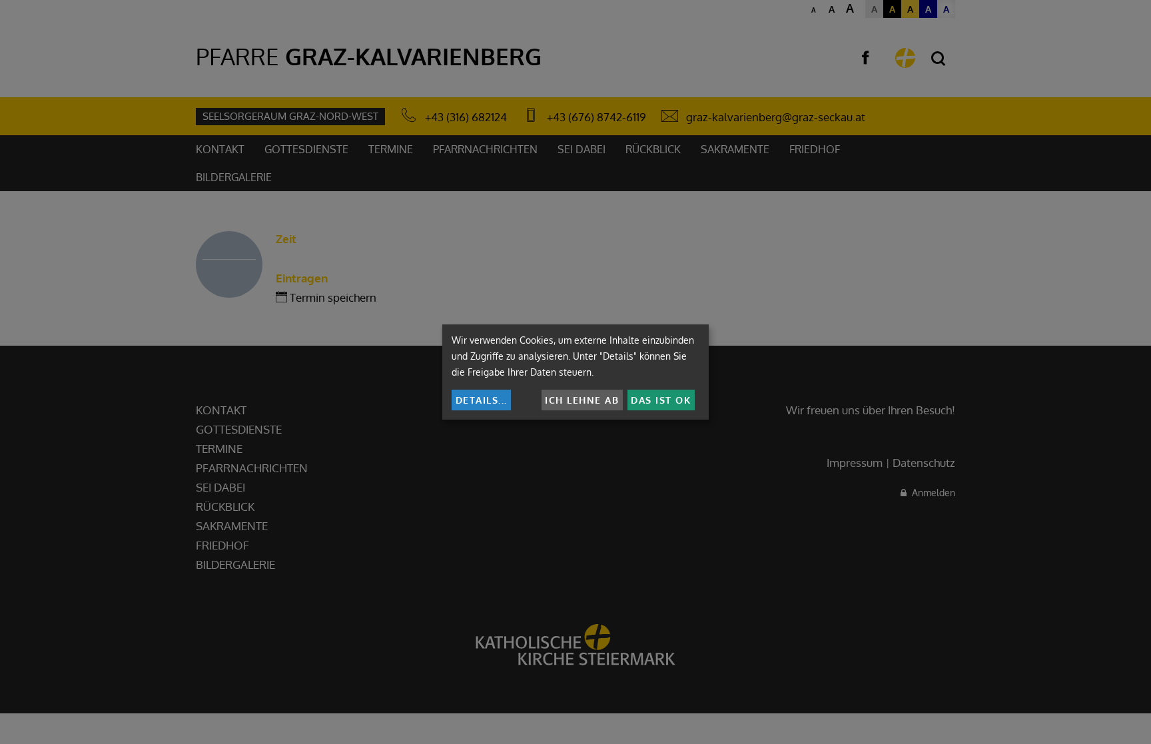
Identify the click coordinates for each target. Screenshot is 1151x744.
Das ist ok (661, 400)
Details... (482, 400)
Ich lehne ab (582, 400)
